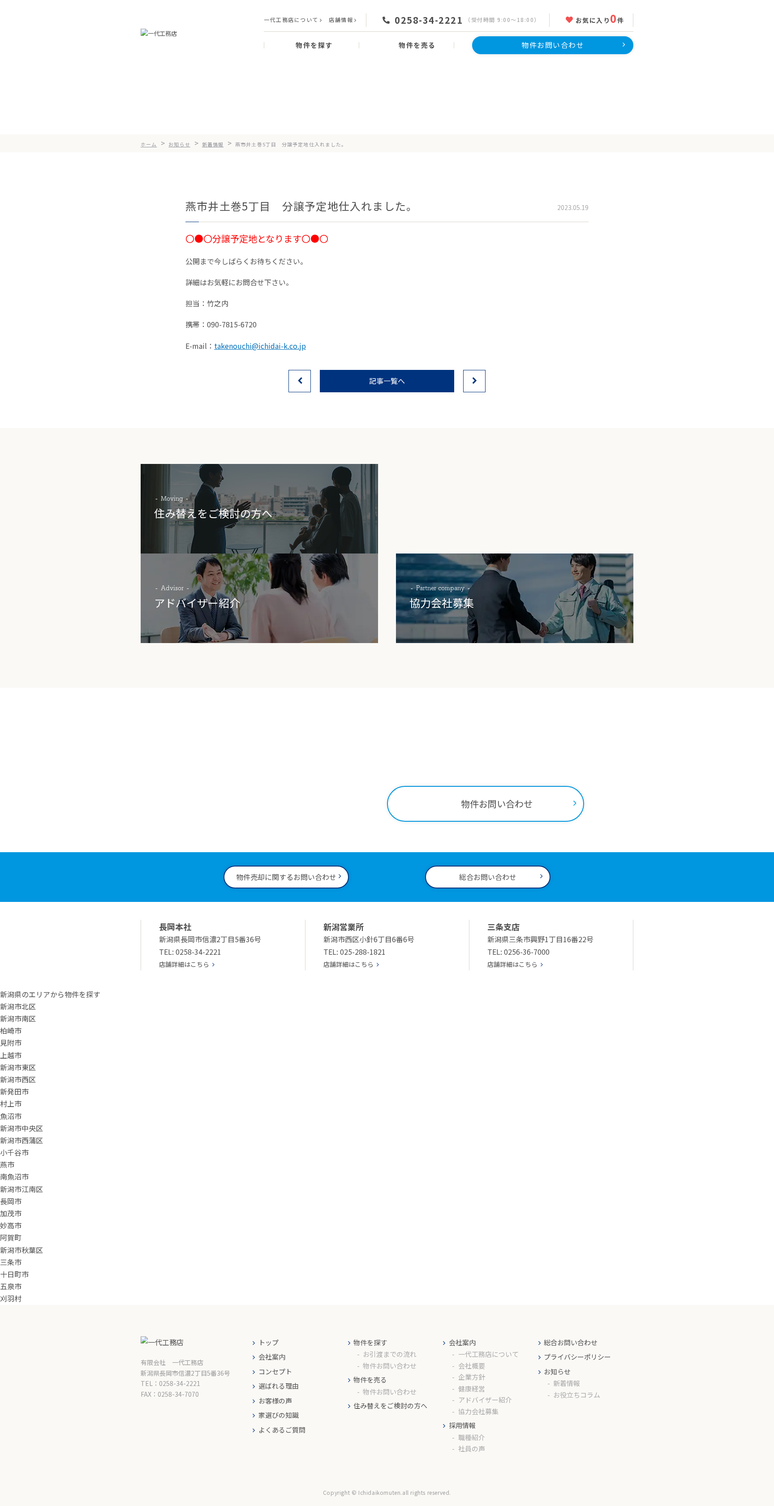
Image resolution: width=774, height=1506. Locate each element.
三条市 (11, 1262)
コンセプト (275, 1371)
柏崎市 (11, 1030)
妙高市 (11, 1225)
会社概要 (471, 1365)
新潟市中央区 (21, 1128)
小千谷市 (14, 1152)
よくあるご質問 (281, 1429)
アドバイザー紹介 (485, 1399)
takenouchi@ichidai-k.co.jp (260, 345)
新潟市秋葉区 (21, 1249)
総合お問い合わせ (571, 1342)
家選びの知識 (278, 1415)
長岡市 (11, 1201)
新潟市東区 (18, 1067)
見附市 (11, 1042)
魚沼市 (11, 1116)
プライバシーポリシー (577, 1356)
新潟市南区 (18, 1018)
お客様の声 (275, 1400)
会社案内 (271, 1356)
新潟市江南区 (21, 1189)
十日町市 (14, 1274)
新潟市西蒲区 (21, 1140)
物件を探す (370, 1342)
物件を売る (370, 1379)
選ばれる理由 (278, 1385)
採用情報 (462, 1425)
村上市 (11, 1103)
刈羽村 (11, 1298)
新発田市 (14, 1091)
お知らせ (557, 1371)
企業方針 (471, 1377)
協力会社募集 (478, 1411)
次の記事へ (474, 381)
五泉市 (11, 1286)
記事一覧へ (387, 380)
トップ (268, 1342)
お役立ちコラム (576, 1394)
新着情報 (566, 1383)
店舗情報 (341, 19)
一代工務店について (291, 19)
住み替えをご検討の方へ (390, 1405)
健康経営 (471, 1388)
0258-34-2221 (429, 20)
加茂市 (11, 1213)
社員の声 (471, 1448)
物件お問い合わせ (390, 1365)
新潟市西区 (18, 1079)
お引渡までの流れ (390, 1354)
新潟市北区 (18, 1006)
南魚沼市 (14, 1176)
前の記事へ (299, 381)
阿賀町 (11, 1237)
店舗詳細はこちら (184, 964)
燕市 (7, 1164)
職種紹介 (471, 1437)
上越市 (11, 1055)
